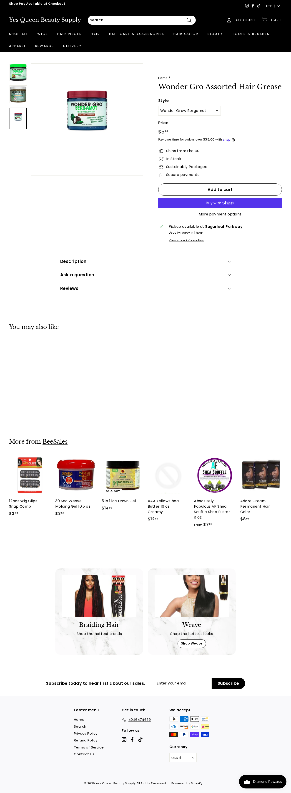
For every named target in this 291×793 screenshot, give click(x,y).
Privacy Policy (86, 733)
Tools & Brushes (251, 34)
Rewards (44, 46)
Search (80, 726)
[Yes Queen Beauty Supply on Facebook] (132, 739)
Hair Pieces (69, 34)
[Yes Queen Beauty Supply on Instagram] (124, 739)
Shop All (18, 34)
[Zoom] (87, 119)
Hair (95, 34)
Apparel (17, 46)
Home (163, 78)
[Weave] (192, 596)
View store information (186, 240)
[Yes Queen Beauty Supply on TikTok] (140, 739)
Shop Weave (192, 643)
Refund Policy (86, 740)
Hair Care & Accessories (136, 34)
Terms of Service (89, 747)
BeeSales (55, 441)
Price (163, 123)
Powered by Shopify (187, 783)
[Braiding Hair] (99, 596)
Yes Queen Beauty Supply (45, 20)
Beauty (215, 34)
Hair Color (185, 34)
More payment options (220, 214)
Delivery (72, 46)
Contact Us (84, 754)
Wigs (42, 34)
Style (163, 100)
